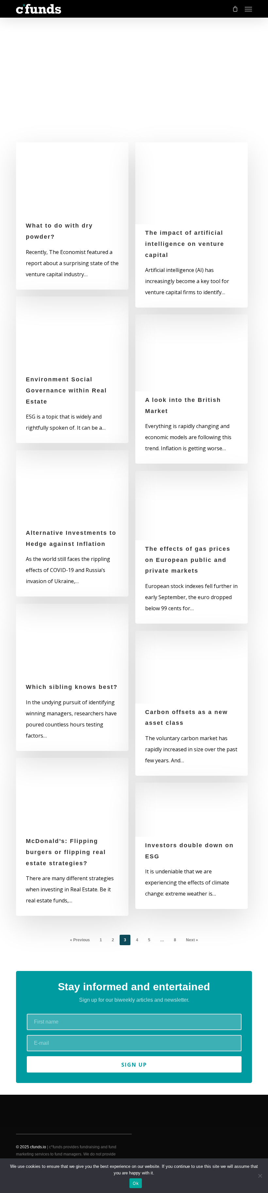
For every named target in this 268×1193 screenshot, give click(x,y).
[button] (248, 9)
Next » (192, 940)
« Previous (80, 940)
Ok (136, 1183)
